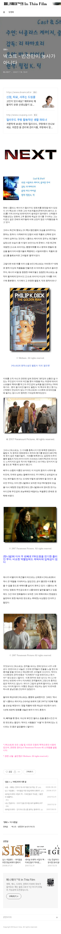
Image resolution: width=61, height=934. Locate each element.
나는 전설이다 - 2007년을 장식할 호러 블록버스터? (24, 803)
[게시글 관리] (19, 771)
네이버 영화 (7, 927)
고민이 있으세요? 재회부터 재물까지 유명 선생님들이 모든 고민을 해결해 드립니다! (21, 103)
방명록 (11, 12)
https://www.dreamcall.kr (19, 92)
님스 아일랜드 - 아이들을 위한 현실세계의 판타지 (22, 791)
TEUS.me (7, 922)
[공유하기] (15, 771)
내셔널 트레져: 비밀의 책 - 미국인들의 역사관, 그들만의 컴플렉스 (24, 795)
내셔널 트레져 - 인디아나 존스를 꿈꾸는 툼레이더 (22, 809)
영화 (6, 782)
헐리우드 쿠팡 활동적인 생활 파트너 (26, 119)
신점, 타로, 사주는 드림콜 (20, 97)
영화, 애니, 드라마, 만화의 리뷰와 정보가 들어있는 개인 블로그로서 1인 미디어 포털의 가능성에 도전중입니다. (24, 887)
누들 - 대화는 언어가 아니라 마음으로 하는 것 (21, 787)
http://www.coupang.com (19, 115)
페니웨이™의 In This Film (20, 879)
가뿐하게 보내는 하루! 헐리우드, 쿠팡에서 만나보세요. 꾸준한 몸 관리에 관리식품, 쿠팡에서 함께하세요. (30, 125)
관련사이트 (7, 917)
